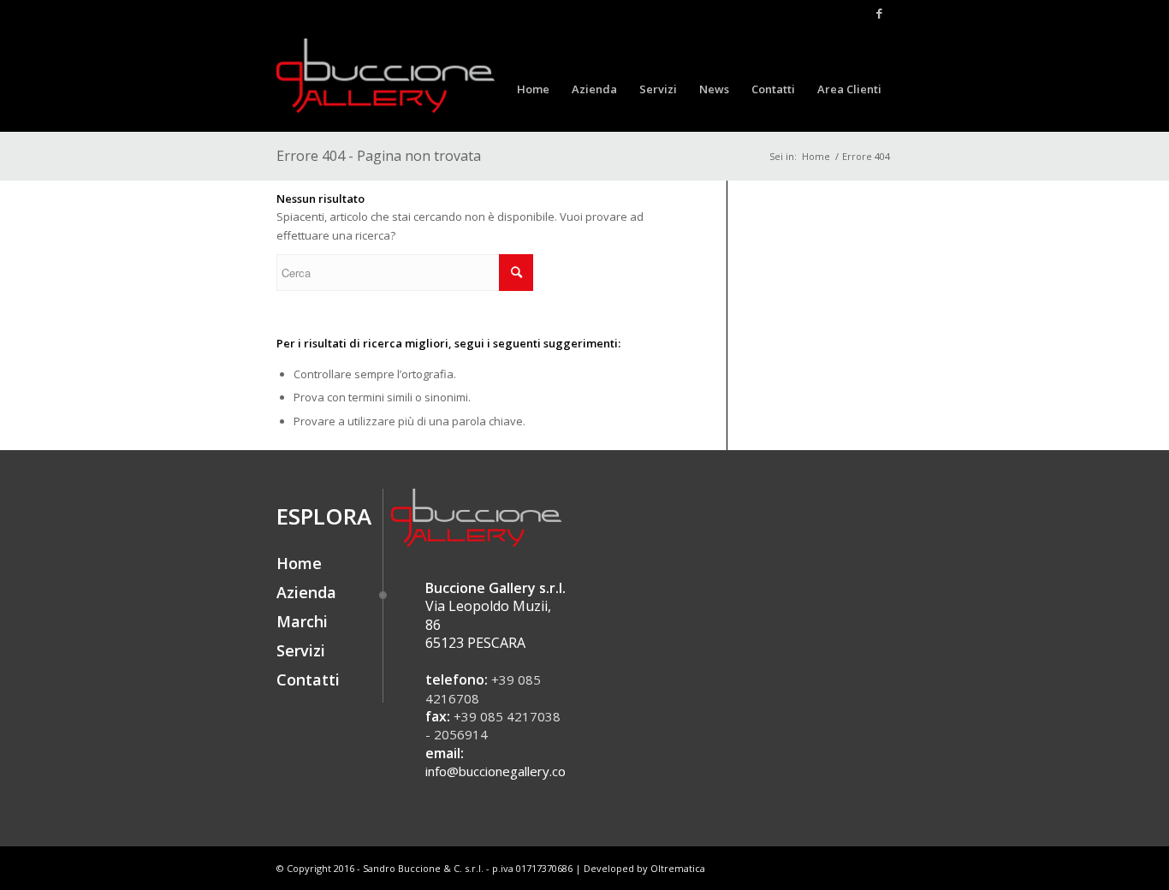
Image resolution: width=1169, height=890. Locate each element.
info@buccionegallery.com (501, 771)
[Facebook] (880, 13)
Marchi (302, 621)
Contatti (308, 679)
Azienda (306, 592)
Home (816, 156)
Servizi (300, 650)
